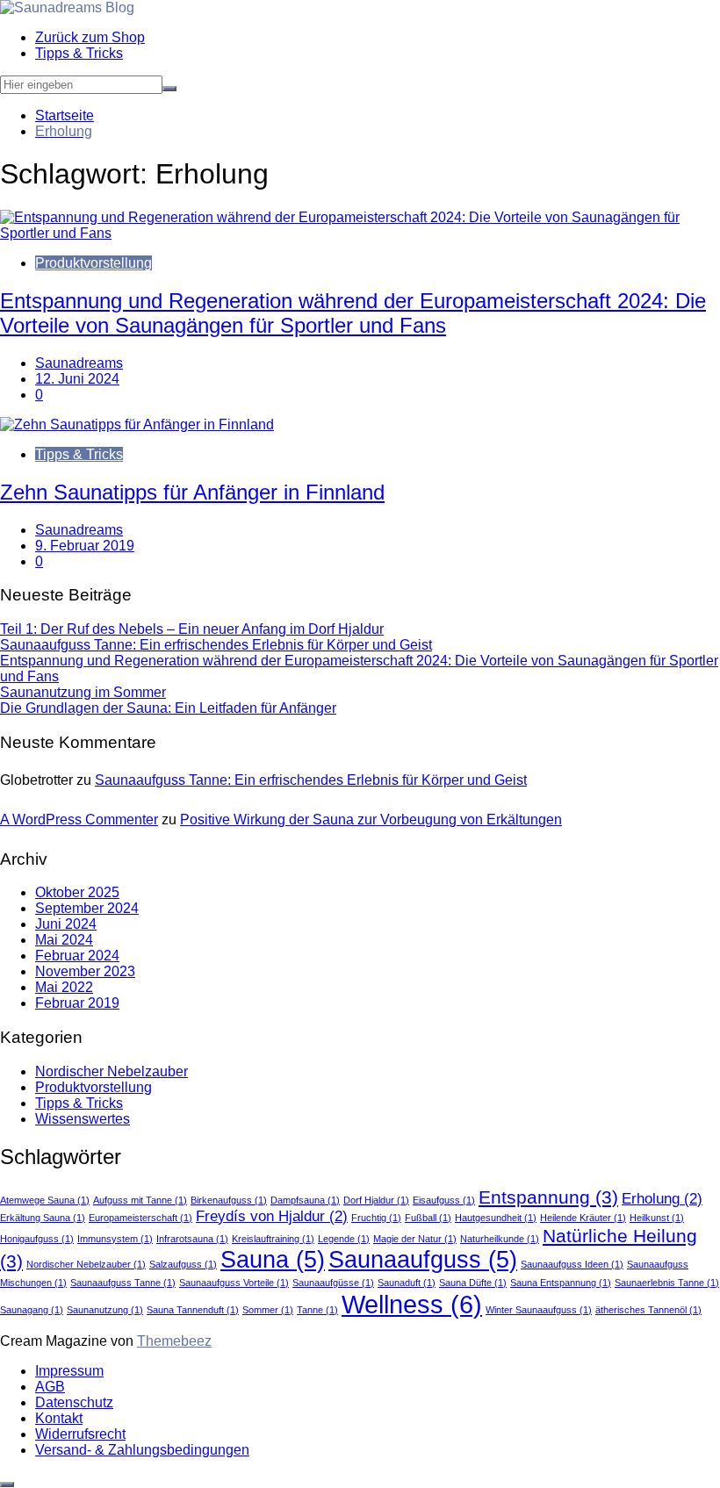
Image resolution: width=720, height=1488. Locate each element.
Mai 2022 (64, 987)
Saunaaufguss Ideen (572, 1264)
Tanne (317, 1310)
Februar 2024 (77, 955)
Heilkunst (657, 1217)
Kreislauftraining (273, 1238)
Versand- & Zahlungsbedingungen (142, 1449)
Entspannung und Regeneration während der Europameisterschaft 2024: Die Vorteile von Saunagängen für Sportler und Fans (353, 313)
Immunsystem (115, 1238)
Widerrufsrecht (80, 1434)
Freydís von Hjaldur (272, 1216)
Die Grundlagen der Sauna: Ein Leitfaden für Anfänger (168, 708)
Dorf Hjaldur (376, 1200)
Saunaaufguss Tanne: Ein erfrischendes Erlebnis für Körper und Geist (216, 644)
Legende (344, 1238)
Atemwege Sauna (45, 1200)
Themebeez (174, 1340)
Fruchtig (376, 1217)
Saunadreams (79, 363)
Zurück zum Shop (90, 37)
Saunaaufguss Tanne (123, 1282)
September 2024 (87, 908)
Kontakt (59, 1418)
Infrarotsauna (192, 1238)
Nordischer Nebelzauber (111, 1071)
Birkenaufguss (229, 1200)
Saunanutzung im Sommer (83, 692)
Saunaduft (407, 1282)
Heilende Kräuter (583, 1217)
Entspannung (548, 1197)
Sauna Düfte (473, 1282)
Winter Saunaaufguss (539, 1310)
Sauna (272, 1260)
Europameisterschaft (140, 1217)
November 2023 (85, 971)
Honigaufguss (37, 1238)
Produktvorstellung (93, 262)
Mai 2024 (64, 939)
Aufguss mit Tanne (140, 1200)
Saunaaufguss (422, 1260)
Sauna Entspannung (560, 1282)
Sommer (267, 1310)
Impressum (69, 1370)
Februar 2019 (77, 1003)
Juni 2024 (66, 924)
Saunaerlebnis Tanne (667, 1282)
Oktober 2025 (77, 892)
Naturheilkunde (499, 1238)
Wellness (412, 1304)
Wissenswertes (82, 1118)
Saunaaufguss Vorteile (234, 1282)
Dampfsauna (305, 1200)
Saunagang (31, 1310)
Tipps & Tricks (79, 53)
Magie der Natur (415, 1238)
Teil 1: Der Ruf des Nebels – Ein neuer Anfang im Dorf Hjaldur (192, 629)
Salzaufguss (183, 1264)
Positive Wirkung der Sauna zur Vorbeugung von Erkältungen (371, 819)
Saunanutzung (105, 1310)
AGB (50, 1386)
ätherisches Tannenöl (648, 1310)
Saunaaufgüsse (333, 1282)
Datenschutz (74, 1402)
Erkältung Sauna (42, 1217)
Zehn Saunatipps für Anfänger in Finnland (192, 492)
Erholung (662, 1198)
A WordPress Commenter (79, 819)
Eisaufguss (444, 1200)
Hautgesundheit (495, 1217)
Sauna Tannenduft (193, 1310)
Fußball (428, 1217)
